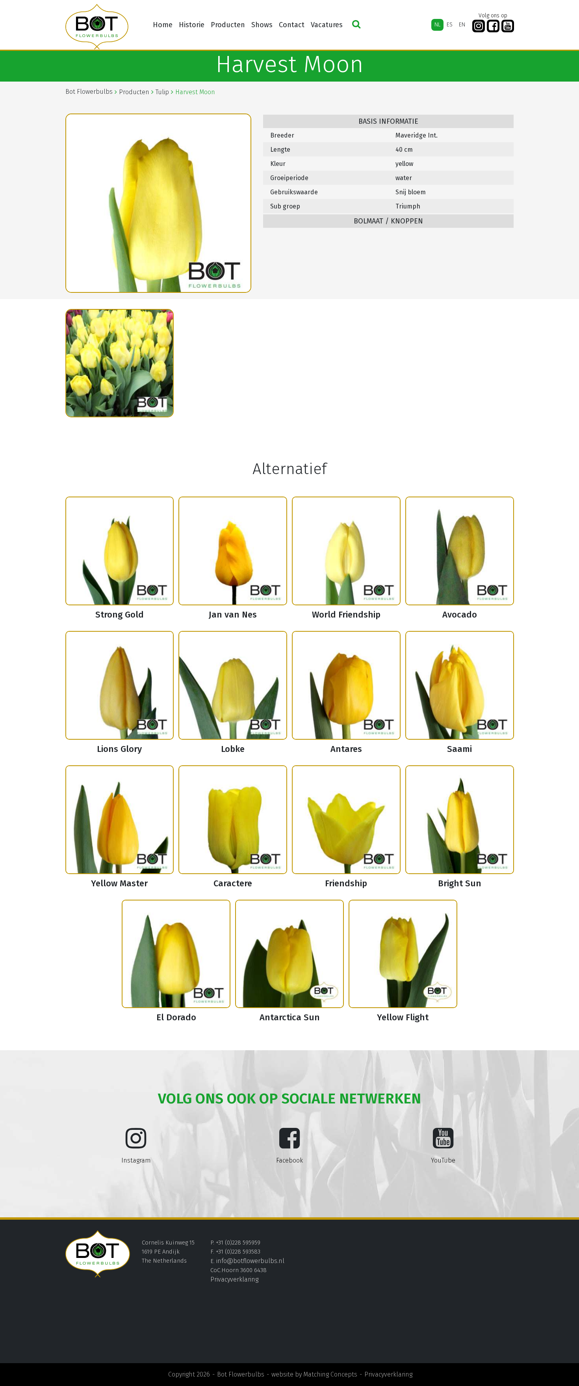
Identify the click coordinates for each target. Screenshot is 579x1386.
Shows (262, 24)
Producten (228, 24)
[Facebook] (493, 26)
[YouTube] (507, 26)
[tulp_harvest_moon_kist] (119, 363)
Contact (291, 24)
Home (163, 24)
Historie (191, 24)
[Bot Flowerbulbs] (96, 27)
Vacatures (327, 24)
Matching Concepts (330, 1374)
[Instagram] (478, 26)
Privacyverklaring (234, 1279)
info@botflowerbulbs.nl (250, 1261)
